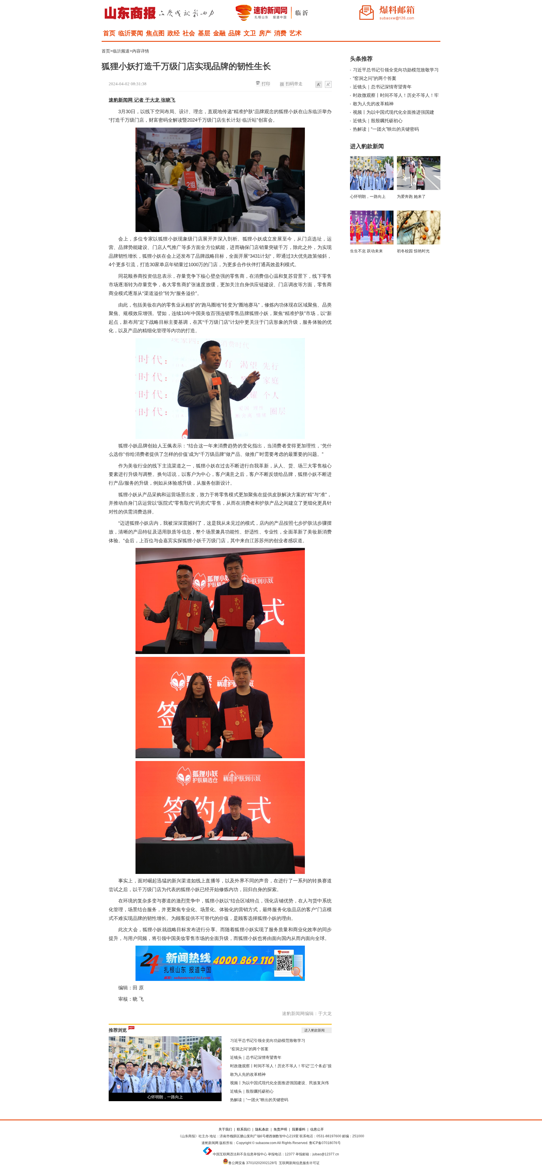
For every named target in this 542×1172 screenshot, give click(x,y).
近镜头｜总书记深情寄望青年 (255, 1057)
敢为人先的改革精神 (248, 1074)
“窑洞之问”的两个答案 (249, 1049)
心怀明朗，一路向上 (165, 1097)
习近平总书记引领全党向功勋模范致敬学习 (267, 1040)
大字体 (328, 85)
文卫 (250, 33)
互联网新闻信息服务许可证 (299, 1163)
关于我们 (225, 1129)
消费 (280, 33)
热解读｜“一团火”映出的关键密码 (259, 1099)
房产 (265, 33)
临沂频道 (121, 51)
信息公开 (317, 1129)
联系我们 (243, 1129)
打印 (266, 84)
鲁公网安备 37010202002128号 (252, 1163)
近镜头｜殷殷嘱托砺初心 (252, 1091)
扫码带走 (294, 84)
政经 (173, 33)
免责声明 (280, 1129)
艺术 (295, 33)
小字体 (318, 85)
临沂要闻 (130, 33)
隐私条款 (262, 1129)
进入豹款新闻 (314, 1030)
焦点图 (155, 33)
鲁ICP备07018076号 (325, 1143)
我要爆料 (298, 1129)
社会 (189, 33)
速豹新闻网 (210, 1143)
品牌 (234, 33)
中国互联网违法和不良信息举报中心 (240, 1154)
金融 (219, 33)
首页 (109, 33)
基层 (204, 33)
